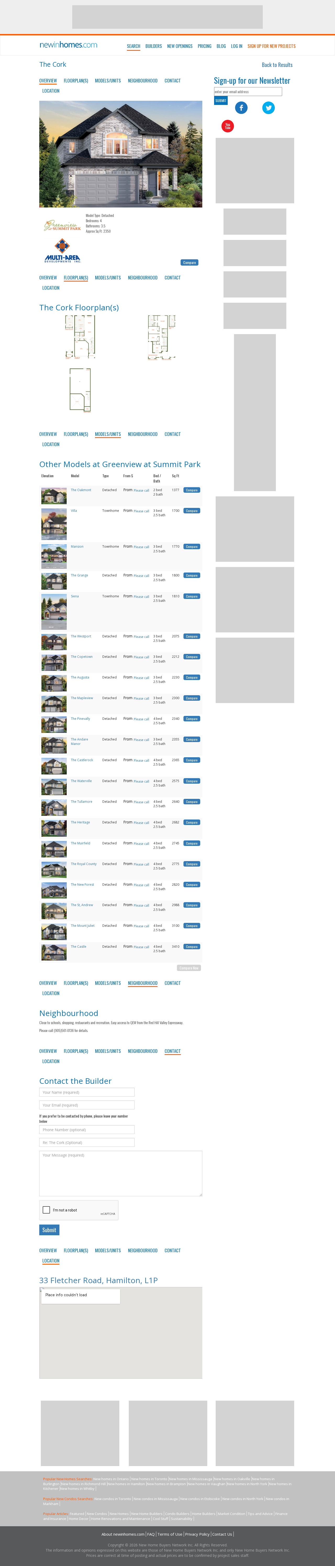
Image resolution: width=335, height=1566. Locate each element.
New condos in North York (242, 1498)
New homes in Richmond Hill (83, 1483)
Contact (173, 80)
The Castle (78, 946)
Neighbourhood (143, 80)
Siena (75, 596)
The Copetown (82, 656)
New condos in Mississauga (156, 1498)
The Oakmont (81, 490)
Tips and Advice (260, 1513)
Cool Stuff (160, 1518)
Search (133, 46)
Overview (48, 80)
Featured (77, 1513)
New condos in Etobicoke (200, 1498)
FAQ (151, 1534)
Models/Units (108, 80)
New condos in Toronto (112, 1498)
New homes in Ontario (111, 1479)
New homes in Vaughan (206, 1483)
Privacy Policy (197, 1534)
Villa (74, 510)
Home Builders (203, 1513)
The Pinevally (80, 718)
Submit (49, 1230)
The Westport (81, 636)
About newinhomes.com (123, 1534)
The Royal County (84, 864)
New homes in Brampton (166, 1483)
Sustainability (181, 1518)
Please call (141, 490)
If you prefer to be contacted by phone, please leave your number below (83, 1118)
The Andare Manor (79, 741)
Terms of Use (169, 1534)
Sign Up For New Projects (272, 46)
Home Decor (78, 1518)
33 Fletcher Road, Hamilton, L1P (98, 1280)
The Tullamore (81, 801)
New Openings (180, 46)
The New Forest (82, 884)
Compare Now (189, 967)
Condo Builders (177, 1513)
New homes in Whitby (77, 1488)
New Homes (119, 1513)
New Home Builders (147, 1513)
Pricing (204, 46)
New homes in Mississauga (190, 1479)
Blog (221, 46)
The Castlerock (82, 760)
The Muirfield (80, 843)
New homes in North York (247, 1483)
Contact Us (222, 1534)
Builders (154, 46)
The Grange (79, 575)
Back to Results (277, 65)
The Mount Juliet (82, 925)
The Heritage (80, 822)
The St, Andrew (82, 905)
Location (50, 90)
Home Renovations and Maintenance (120, 1518)
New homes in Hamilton (126, 1483)
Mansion (77, 546)
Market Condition (231, 1513)
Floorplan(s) (76, 80)
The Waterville (81, 781)
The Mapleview (82, 698)
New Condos (97, 1513)
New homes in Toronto (149, 1479)
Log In (236, 46)
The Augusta (80, 677)
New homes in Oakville (232, 1479)
